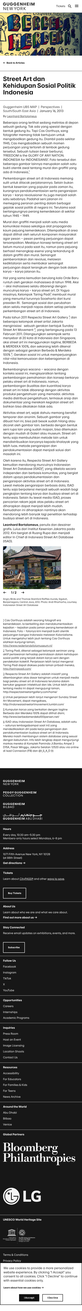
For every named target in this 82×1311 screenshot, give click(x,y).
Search (70, 6)
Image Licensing (13, 1045)
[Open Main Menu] (76, 6)
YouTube (8, 990)
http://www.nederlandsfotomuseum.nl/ (27, 645)
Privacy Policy (12, 1260)
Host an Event (12, 1039)
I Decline (52, 1297)
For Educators (12, 1079)
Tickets (60, 6)
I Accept (29, 1297)
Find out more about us (18, 917)
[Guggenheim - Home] (19, 6)
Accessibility (11, 1073)
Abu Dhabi (10, 1112)
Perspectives (50, 107)
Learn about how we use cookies (22, 1287)
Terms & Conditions (15, 1255)
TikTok (7, 978)
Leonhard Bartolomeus (22, 116)
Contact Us (10, 1057)
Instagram (9, 972)
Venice (7, 1124)
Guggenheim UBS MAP (20, 107)
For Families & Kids (15, 1085)
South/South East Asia (19, 111)
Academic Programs (16, 1018)
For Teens (9, 1091)
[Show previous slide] (4, 592)
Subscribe (14, 947)
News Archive (12, 1096)
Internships (10, 1012)
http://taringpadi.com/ (17, 669)
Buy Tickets (14, 893)
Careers (8, 1006)
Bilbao (7, 1118)
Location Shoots (13, 1051)
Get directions (12, 863)
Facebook (9, 966)
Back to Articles (15, 62)
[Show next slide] (23, 592)
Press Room (10, 1033)
